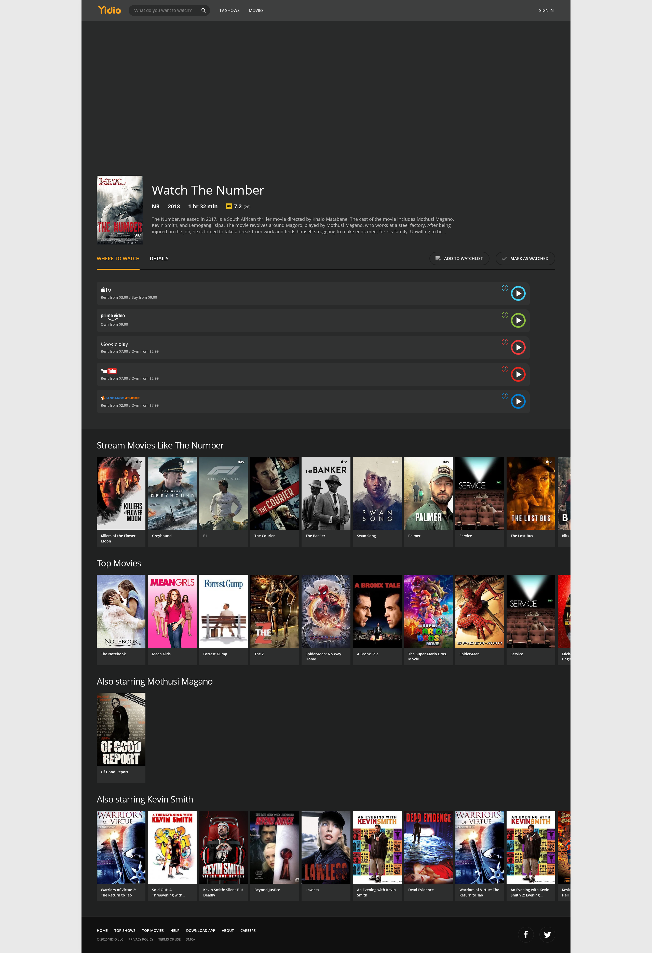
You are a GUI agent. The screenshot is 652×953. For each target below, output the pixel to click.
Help (175, 930)
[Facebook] (526, 935)
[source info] (504, 288)
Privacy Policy (140, 939)
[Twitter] (547, 935)
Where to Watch (118, 258)
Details (159, 258)
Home (102, 930)
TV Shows (229, 10)
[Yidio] (109, 11)
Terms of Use (169, 939)
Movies (256, 10)
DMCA (190, 939)
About (228, 930)
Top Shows (124, 930)
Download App (200, 930)
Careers (248, 930)
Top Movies (153, 930)
